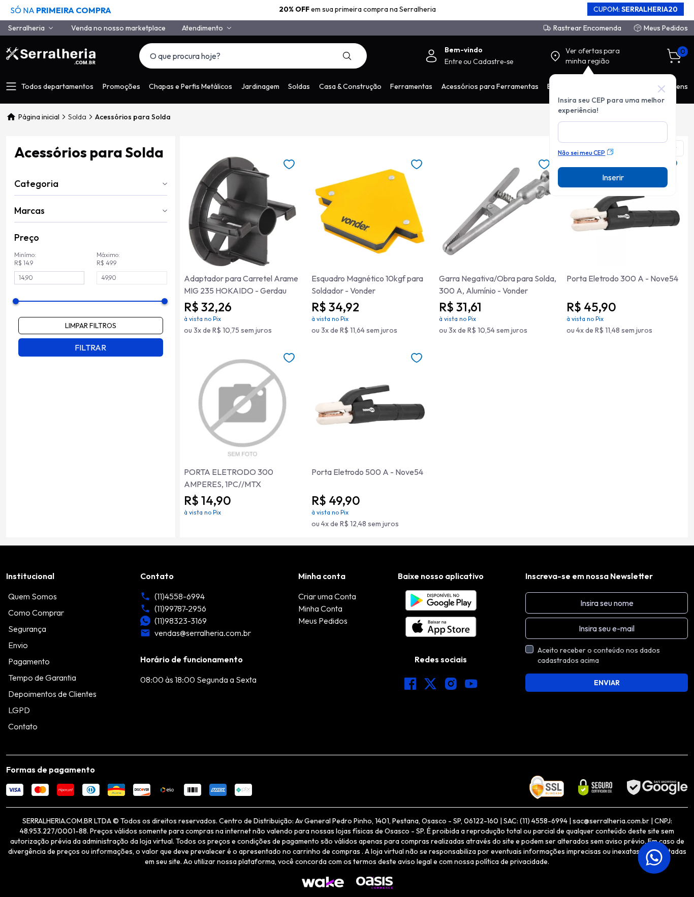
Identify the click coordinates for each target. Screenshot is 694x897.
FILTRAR (90, 347)
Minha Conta (320, 608)
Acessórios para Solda (133, 116)
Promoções (121, 86)
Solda (77, 116)
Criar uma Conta (327, 596)
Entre (454, 61)
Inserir (613, 177)
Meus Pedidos (666, 28)
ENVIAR (607, 682)
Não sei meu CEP (581, 152)
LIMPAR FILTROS (90, 325)
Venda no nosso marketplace (118, 28)
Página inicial (38, 116)
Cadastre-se (493, 61)
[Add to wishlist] (289, 164)
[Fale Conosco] (655, 857)
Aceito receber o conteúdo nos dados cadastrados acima (599, 655)
